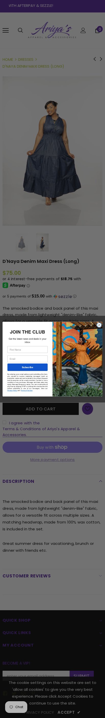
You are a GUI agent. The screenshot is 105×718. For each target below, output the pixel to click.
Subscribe (27, 367)
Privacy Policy (12, 390)
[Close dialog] (99, 325)
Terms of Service (26, 390)
